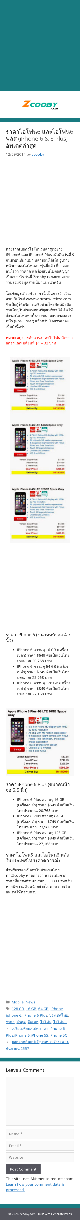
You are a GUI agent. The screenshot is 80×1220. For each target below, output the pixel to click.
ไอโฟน (45, 1021)
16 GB (31, 1008)
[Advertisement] (40, 46)
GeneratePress (61, 1214)
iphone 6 (13, 1015)
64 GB (43, 1008)
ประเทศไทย (58, 1015)
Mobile (18, 1002)
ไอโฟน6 (60, 1021)
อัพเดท (33, 1021)
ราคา (10, 1021)
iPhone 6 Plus (35, 1015)
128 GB (18, 1008)
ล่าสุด (21, 1021)
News (30, 1002)
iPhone (56, 1008)
